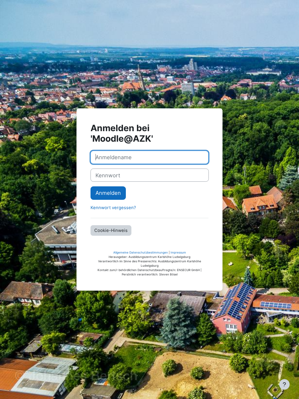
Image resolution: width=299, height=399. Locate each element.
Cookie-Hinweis (111, 230)
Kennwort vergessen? (113, 207)
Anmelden (108, 193)
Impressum (178, 252)
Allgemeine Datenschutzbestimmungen (140, 252)
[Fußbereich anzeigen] (284, 384)
